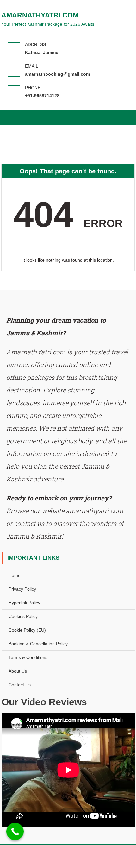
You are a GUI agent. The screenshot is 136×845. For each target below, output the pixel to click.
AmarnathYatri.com (39, 15)
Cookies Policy (23, 616)
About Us (18, 671)
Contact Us (20, 684)
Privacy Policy (22, 589)
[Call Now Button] (15, 831)
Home (15, 575)
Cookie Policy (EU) (27, 630)
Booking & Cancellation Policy (38, 643)
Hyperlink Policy (24, 602)
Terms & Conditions (28, 657)
